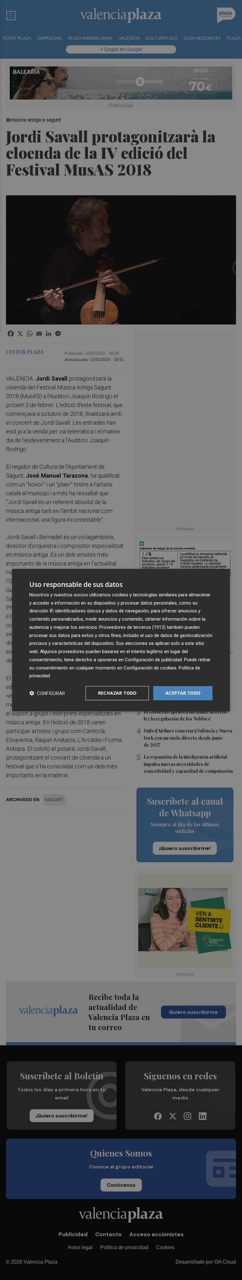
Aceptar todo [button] (183, 693)
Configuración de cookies (150, 667)
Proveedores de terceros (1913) (132, 627)
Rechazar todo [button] (117, 693)
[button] (47, 693)
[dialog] (121, 640)
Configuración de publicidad (153, 660)
